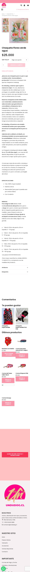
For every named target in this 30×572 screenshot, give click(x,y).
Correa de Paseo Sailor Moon (7, 374)
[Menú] (2, 9)
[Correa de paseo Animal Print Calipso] (22, 336)
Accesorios (5, 546)
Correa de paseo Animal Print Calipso (22, 349)
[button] (21, 5)
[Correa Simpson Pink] (22, 360)
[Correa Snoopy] (8, 385)
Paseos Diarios (6, 540)
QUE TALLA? (5, 60)
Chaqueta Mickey (17, 326)
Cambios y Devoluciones (9, 565)
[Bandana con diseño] (8, 336)
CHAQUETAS (10, 14)
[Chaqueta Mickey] (18, 309)
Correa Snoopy (6, 398)
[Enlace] (25, 5)
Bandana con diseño (8, 349)
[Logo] (4, 5)
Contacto (5, 552)
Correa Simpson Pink (22, 373)
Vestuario (5, 543)
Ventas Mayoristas (7, 549)
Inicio (3, 14)
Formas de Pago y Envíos (9, 562)
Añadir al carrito (16, 65)
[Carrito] (28, 5)
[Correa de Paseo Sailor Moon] (8, 360)
